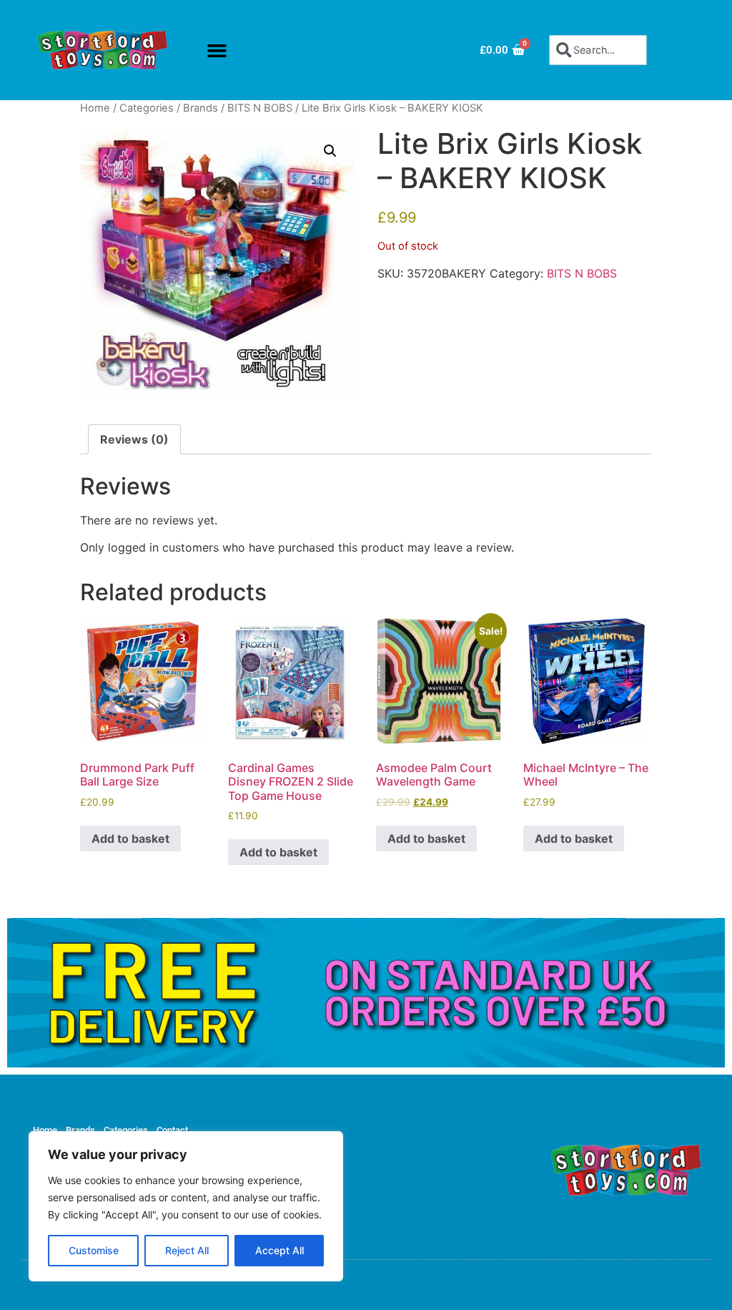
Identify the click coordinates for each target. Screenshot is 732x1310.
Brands (200, 108)
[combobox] (598, 49)
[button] (217, 50)
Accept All (279, 1250)
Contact (172, 1130)
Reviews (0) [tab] (134, 439)
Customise (94, 1250)
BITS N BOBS (259, 108)
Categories (146, 108)
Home (95, 108)
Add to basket (130, 838)
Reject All (187, 1250)
